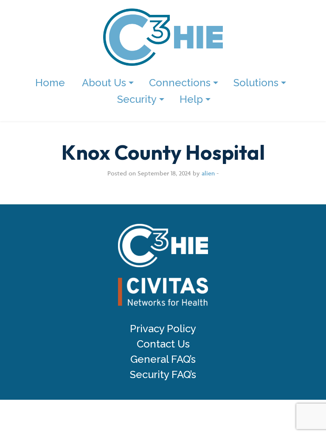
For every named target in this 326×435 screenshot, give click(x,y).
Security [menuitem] (137, 99)
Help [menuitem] (191, 99)
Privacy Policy (163, 329)
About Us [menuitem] (104, 82)
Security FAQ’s (163, 375)
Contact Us (163, 344)
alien (208, 173)
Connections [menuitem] (180, 82)
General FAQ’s (163, 359)
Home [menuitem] (50, 82)
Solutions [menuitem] (255, 82)
